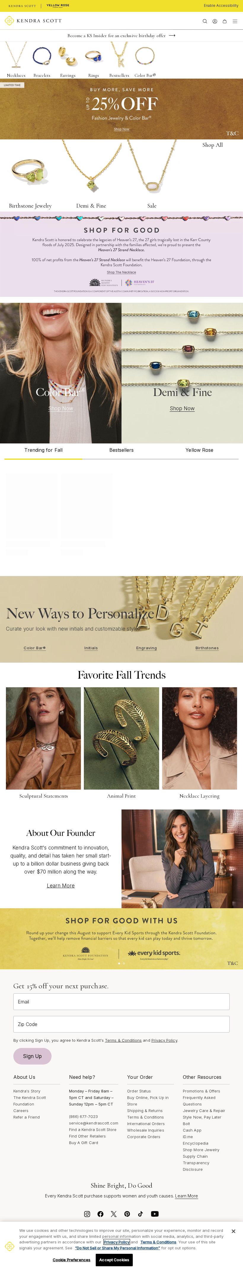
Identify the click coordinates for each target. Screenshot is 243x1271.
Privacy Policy (164, 1040)
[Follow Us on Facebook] (100, 1215)
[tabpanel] (121, 513)
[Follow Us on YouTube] (155, 1215)
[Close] (233, 1231)
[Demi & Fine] (182, 373)
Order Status (139, 1091)
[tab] (43, 451)
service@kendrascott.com (94, 1123)
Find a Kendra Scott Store (93, 1129)
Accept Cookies (114, 1259)
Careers (20, 1110)
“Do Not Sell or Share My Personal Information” (117, 1247)
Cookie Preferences (71, 1259)
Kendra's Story (26, 1091)
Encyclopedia (195, 1143)
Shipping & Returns (145, 1110)
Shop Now (60, 408)
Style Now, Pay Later (202, 1117)
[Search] (205, 20)
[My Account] (215, 20)
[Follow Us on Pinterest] (127, 1215)
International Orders (145, 1123)
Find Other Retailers (87, 1136)
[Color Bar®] (61, 373)
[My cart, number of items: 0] (224, 20)
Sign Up (32, 1056)
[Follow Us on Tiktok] (140, 1215)
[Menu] (235, 20)
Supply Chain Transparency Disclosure (196, 1163)
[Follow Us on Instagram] (87, 1215)
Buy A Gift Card (83, 1142)
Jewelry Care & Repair (204, 1110)
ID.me (188, 1136)
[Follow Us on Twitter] (114, 1215)
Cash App (192, 1130)
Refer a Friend (26, 1117)
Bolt (186, 1123)
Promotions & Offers (201, 1091)
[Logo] (33, 21)
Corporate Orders (143, 1136)
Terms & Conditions (145, 1117)
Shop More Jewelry (201, 1149)
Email (23, 1002)
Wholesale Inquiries (145, 1130)
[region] (121, 1246)
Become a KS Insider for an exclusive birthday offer (117, 36)
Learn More (61, 886)
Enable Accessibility (221, 5)
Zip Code (27, 1024)
